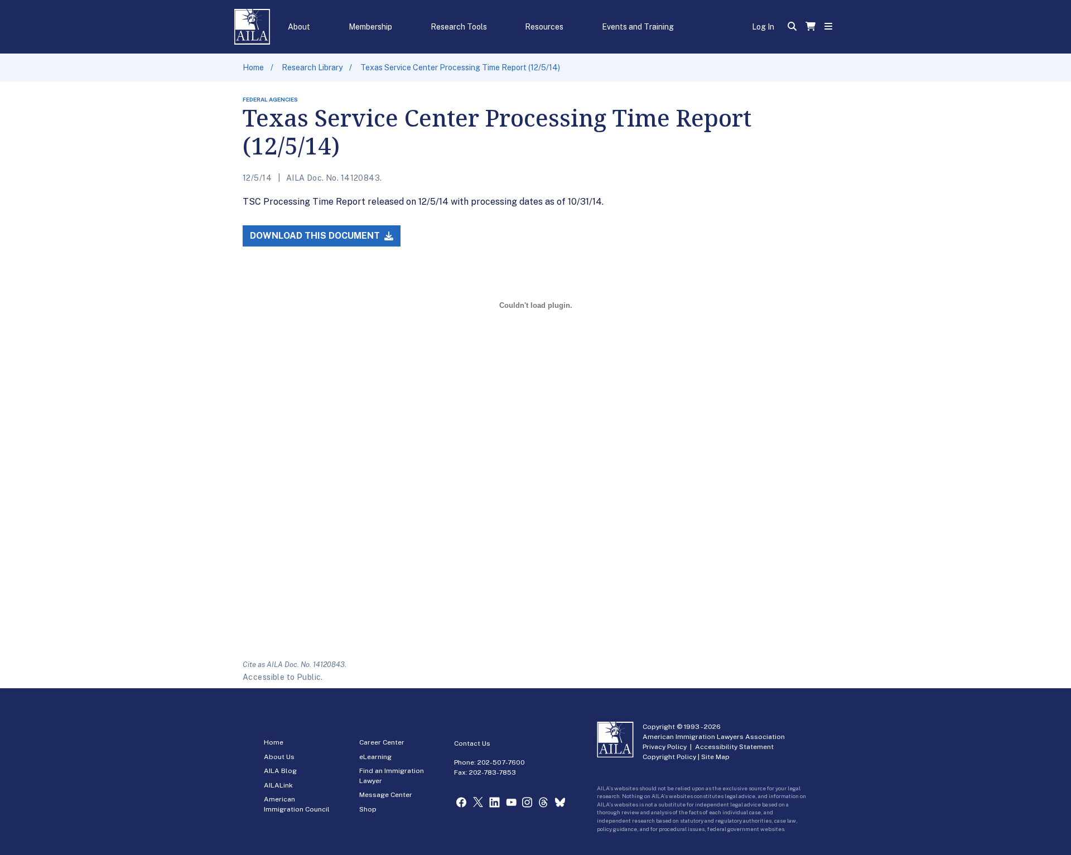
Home (253, 67)
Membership (370, 26)
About (299, 26)
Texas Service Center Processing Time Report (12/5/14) (460, 67)
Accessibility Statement (734, 747)
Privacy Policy (665, 747)
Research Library (312, 67)
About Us (279, 757)
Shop (368, 809)
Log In (763, 26)
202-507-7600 (501, 762)
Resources (544, 26)
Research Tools (459, 26)
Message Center (385, 795)
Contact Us (472, 743)
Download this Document (316, 235)
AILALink (278, 785)
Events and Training (638, 26)
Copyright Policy (669, 757)
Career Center (381, 742)
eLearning (375, 757)
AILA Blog (280, 771)
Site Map (715, 757)
